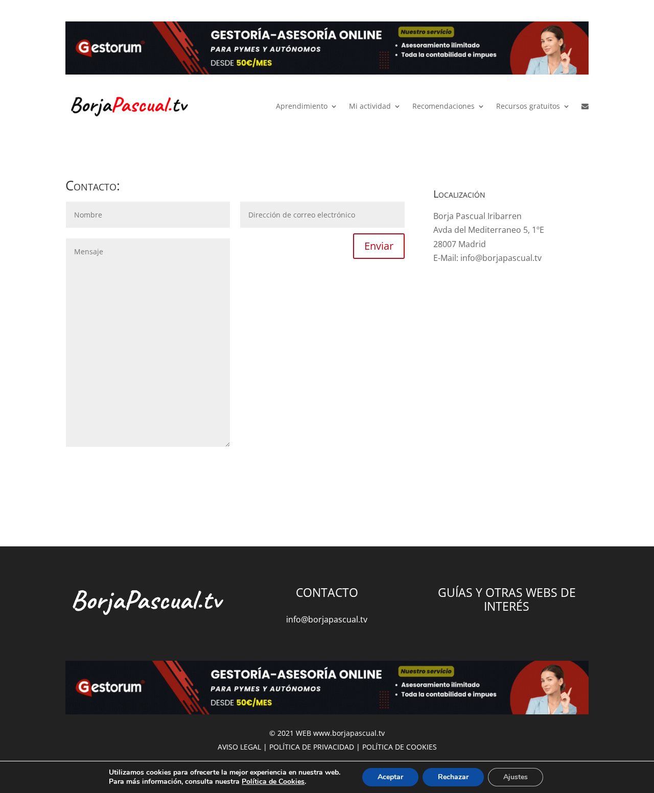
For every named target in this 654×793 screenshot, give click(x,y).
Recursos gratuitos (528, 106)
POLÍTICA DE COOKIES (399, 747)
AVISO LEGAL (239, 747)
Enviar (378, 246)
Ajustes (515, 777)
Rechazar (453, 777)
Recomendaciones (443, 106)
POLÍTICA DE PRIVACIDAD (311, 747)
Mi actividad (370, 106)
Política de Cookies (273, 781)
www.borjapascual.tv (349, 733)
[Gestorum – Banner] (327, 50)
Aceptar (390, 777)
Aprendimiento (302, 106)
